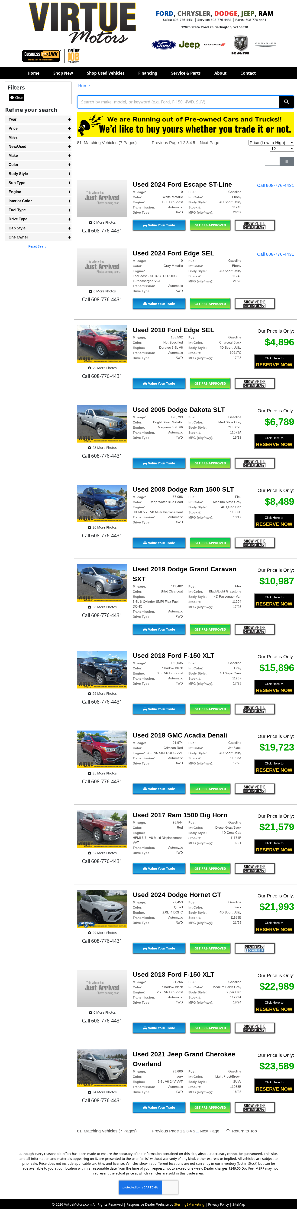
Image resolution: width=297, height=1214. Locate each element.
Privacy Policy (218, 1204)
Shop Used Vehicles (105, 73)
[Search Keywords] (286, 102)
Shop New (63, 73)
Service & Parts (185, 73)
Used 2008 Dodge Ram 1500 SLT (183, 489)
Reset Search (38, 246)
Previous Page (165, 142)
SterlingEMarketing (189, 1204)
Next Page (209, 142)
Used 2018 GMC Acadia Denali (180, 735)
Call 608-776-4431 (275, 185)
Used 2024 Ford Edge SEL (173, 253)
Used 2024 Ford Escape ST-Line (182, 184)
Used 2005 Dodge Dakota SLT (179, 409)
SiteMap (238, 1204)
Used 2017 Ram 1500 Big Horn (180, 815)
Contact (248, 73)
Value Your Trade (161, 225)
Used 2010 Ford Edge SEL (173, 330)
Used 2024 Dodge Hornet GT (177, 894)
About (220, 73)
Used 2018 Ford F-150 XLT (173, 655)
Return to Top (244, 1131)
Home (33, 73)
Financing (147, 73)
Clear (18, 97)
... (197, 143)
